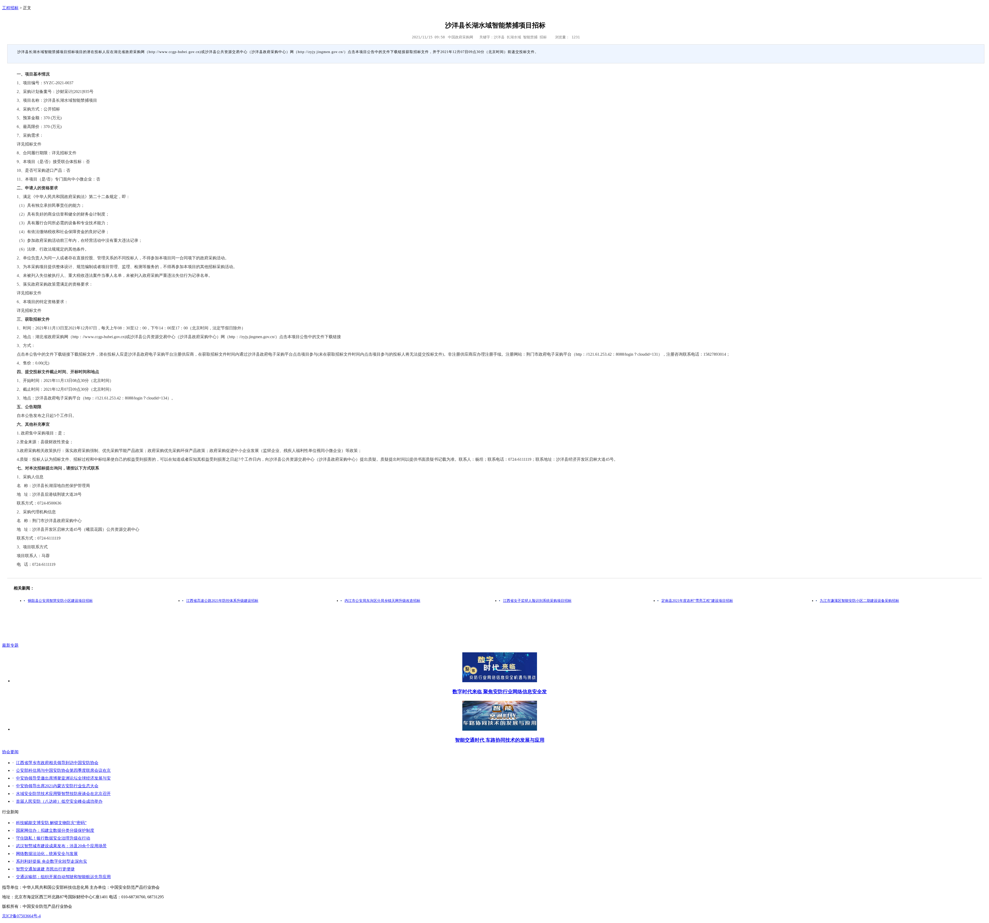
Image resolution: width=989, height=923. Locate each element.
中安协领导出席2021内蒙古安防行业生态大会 (57, 786)
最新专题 (10, 645)
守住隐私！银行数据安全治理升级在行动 (53, 838)
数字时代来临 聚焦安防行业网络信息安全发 (500, 691)
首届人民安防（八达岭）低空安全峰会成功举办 (59, 801)
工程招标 (10, 8)
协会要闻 (10, 752)
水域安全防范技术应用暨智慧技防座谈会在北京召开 (63, 793)
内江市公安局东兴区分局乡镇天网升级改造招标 (382, 601)
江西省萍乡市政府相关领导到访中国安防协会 (57, 762)
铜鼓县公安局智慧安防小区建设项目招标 (60, 601)
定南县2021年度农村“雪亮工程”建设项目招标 (697, 601)
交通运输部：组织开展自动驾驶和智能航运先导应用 (63, 877)
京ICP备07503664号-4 (21, 916)
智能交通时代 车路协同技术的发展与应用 (499, 740)
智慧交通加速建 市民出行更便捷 (45, 869)
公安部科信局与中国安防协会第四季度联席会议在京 (63, 770)
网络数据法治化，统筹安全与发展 (47, 853)
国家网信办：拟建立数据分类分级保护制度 (55, 830)
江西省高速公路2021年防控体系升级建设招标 (222, 601)
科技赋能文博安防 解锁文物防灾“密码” (51, 823)
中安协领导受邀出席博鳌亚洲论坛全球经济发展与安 (63, 778)
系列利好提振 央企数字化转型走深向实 (51, 861)
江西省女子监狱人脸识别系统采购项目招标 (537, 601)
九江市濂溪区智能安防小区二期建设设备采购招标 (859, 601)
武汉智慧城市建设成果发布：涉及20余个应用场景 (61, 846)
